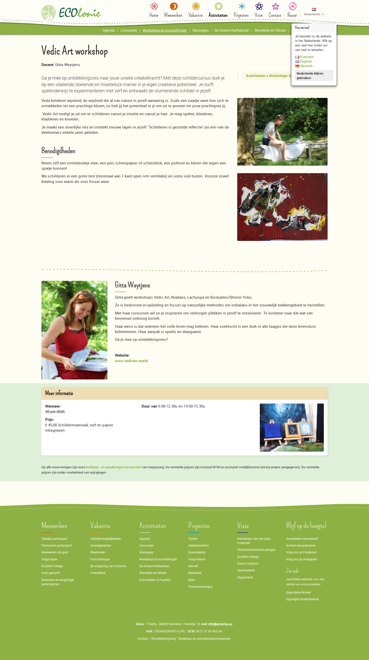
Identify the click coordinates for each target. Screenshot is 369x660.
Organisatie (245, 577)
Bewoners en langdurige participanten (57, 582)
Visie (243, 525)
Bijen (191, 580)
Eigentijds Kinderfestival (302, 599)
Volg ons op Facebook (301, 552)
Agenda (144, 539)
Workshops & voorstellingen (158, 559)
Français (306, 56)
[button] (314, 12)
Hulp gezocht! (50, 573)
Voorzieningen (100, 559)
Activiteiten (255, 75)
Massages (146, 552)
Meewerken (54, 525)
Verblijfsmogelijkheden (105, 539)
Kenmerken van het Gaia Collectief (253, 541)
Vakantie (100, 525)
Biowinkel (194, 573)
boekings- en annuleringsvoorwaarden (113, 467)
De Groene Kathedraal (154, 566)
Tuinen (193, 539)
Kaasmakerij (196, 552)
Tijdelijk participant (54, 539)
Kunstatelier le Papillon (155, 580)
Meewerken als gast (54, 552)
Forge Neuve (196, 559)
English (305, 61)
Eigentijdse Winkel (298, 592)
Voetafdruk (97, 573)
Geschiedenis (246, 570)
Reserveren (97, 552)
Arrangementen (100, 545)
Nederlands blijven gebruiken (310, 75)
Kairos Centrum (247, 563)
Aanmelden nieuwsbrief (302, 539)
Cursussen (146, 545)
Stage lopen (49, 559)
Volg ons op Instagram (301, 559)
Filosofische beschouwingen (256, 550)
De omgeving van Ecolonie (108, 566)
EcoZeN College (52, 566)
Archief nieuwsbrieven (301, 545)
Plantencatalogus (200, 586)
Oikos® (193, 566)
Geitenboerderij (198, 545)
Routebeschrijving (163, 638)
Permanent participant (56, 545)
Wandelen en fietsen (153, 573)
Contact (143, 638)
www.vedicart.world (131, 360)
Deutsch (306, 65)
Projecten (199, 525)
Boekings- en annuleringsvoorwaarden (205, 638)
